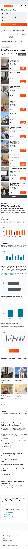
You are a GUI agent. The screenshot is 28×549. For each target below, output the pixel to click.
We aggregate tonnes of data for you (10, 543)
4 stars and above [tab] (6, 363)
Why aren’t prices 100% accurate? (9, 545)
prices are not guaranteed (6, 536)
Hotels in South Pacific (18, 525)
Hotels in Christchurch (14, 526)
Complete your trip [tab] (7, 504)
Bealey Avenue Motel (15, 100)
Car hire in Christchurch (8, 514)
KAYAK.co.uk (6, 525)
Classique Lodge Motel (15, 127)
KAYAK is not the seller (7, 540)
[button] (2, 5)
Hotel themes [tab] (16, 504)
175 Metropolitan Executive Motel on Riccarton (18, 169)
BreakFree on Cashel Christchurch (7, 273)
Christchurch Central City (17, 270)
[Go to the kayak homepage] (8, 6)
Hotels (11, 525)
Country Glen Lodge (15, 154)
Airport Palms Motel (15, 72)
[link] (14, 350)
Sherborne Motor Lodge (16, 113)
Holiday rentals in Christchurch (10, 516)
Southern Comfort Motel (16, 59)
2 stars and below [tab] (22, 363)
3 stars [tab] (14, 363)
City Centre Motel (14, 141)
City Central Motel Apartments (17, 183)
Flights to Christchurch (8, 512)
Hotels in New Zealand (5, 526)
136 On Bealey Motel (15, 86)
